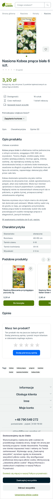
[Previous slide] (43, 259)
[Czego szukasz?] (47, 5)
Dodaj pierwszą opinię (26, 353)
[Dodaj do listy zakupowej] (45, 49)
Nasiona (24, 13)
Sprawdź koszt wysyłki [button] (18, 105)
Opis (4, 129)
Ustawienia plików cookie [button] (26, 495)
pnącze (31, 368)
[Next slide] (48, 259)
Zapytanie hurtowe (13, 118)
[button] (12, 70)
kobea (11, 368)
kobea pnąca (21, 368)
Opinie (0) (34, 129)
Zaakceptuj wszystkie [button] (26, 480)
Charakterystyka (18, 129)
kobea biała (36, 372)
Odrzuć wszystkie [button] (26, 488)
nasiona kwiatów (22, 372)
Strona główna (8, 13)
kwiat (11, 372)
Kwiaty (36, 13)
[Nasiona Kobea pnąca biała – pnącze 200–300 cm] (7, 5)
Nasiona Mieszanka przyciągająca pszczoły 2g (18, 291)
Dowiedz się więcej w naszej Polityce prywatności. (25, 473)
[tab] (26, 56)
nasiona (40, 368)
